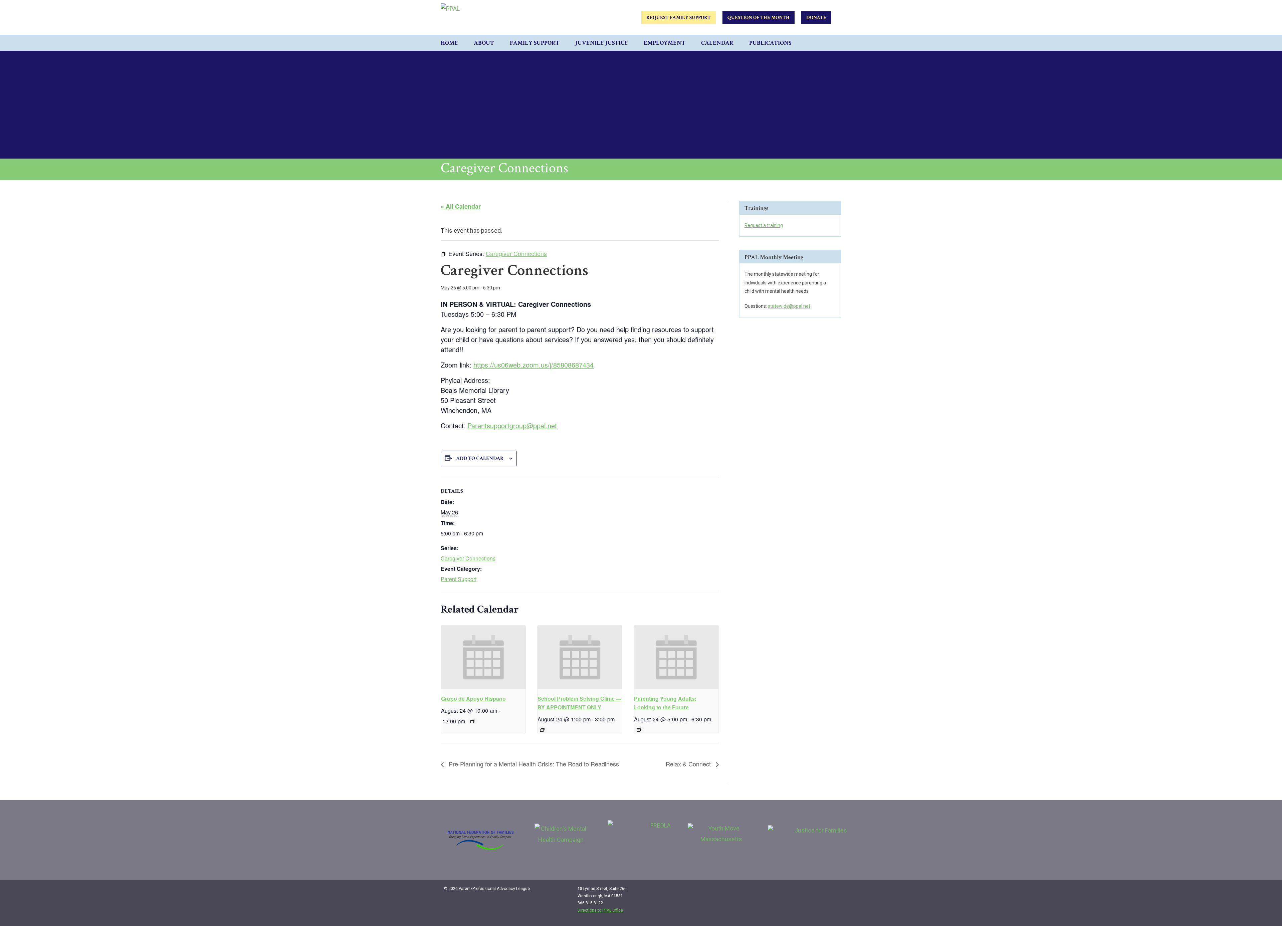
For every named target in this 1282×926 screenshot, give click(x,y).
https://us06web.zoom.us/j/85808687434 (533, 365)
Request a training (763, 225)
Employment (664, 43)
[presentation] (483, 657)
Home (449, 43)
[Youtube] (832, 891)
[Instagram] (818, 891)
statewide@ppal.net (789, 306)
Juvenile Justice (601, 43)
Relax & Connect (689, 763)
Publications (770, 43)
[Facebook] (805, 891)
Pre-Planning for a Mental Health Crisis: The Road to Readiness (533, 763)
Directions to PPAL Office (600, 910)
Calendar (717, 43)
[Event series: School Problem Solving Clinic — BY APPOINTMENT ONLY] (542, 730)
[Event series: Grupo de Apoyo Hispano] (472, 721)
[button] (835, 43)
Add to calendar (480, 458)
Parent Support (458, 579)
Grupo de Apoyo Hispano (473, 698)
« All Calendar (461, 206)
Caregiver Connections (468, 558)
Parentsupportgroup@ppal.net (512, 425)
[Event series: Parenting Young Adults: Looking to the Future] (639, 730)
